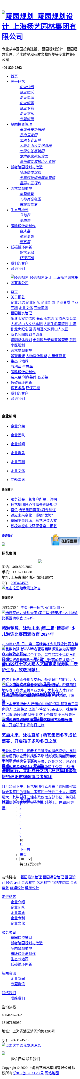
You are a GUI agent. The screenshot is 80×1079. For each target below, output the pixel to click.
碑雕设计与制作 (23, 226)
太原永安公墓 (65, 318)
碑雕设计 (32, 888)
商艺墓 (42, 377)
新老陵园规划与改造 (27, 167)
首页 (14, 76)
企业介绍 (18, 302)
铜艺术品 (18, 388)
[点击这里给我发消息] (21, 588)
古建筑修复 (57, 356)
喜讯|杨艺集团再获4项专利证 (33, 510)
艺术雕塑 (43, 882)
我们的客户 (19, 263)
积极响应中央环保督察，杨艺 (34, 526)
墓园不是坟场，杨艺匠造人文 (34, 521)
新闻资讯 (9, 973)
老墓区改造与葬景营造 (50, 340)
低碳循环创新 (21, 247)
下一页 (25, 849)
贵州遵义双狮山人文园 (50, 329)
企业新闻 (48, 302)
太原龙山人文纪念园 (27, 324)
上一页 (25, 800)
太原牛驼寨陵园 (56, 324)
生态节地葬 (19, 210)
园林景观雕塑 (21, 188)
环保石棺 (33, 388)
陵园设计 (13, 882)
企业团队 (33, 302)
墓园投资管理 (21, 124)
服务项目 (9, 932)
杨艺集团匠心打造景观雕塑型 (34, 505)
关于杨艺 (18, 81)
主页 (24, 607)
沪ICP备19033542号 (28, 1073)
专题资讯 (41, 308)
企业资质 (63, 302)
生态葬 (27, 366)
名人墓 (16, 377)
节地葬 (16, 366)
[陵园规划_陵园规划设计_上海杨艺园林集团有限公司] (40, 37)
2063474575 (19, 583)
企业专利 (18, 462)
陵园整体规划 (21, 340)
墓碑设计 (17, 888)
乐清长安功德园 (23, 318)
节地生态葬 (60, 882)
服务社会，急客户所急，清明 (34, 499)
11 (21, 844)
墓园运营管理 (53, 877)
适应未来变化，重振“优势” (32, 515)
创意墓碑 (29, 377)
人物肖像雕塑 (36, 356)
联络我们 (18, 269)
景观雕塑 (18, 356)
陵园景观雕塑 (21, 948)
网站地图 (52, 1073)
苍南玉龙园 (45, 318)
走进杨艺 (9, 897)
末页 (23, 855)
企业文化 (26, 308)
